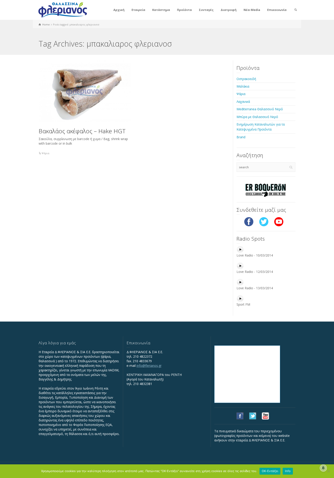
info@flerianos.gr (149, 365)
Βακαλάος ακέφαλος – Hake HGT (82, 131)
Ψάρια (45, 153)
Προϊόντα (184, 10)
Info (288, 471)
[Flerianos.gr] (62, 9)
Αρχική (119, 10)
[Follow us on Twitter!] (264, 221)
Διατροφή (229, 10)
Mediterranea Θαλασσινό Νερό (260, 109)
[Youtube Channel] (279, 221)
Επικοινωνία (277, 10)
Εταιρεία (138, 10)
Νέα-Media (252, 10)
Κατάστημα (161, 10)
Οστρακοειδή (246, 79)
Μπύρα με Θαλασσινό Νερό (257, 117)
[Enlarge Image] (85, 91)
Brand (241, 137)
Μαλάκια (243, 86)
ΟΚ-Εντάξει (270, 471)
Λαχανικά (243, 101)
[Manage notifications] (323, 468)
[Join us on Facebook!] (249, 221)
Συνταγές (206, 10)
